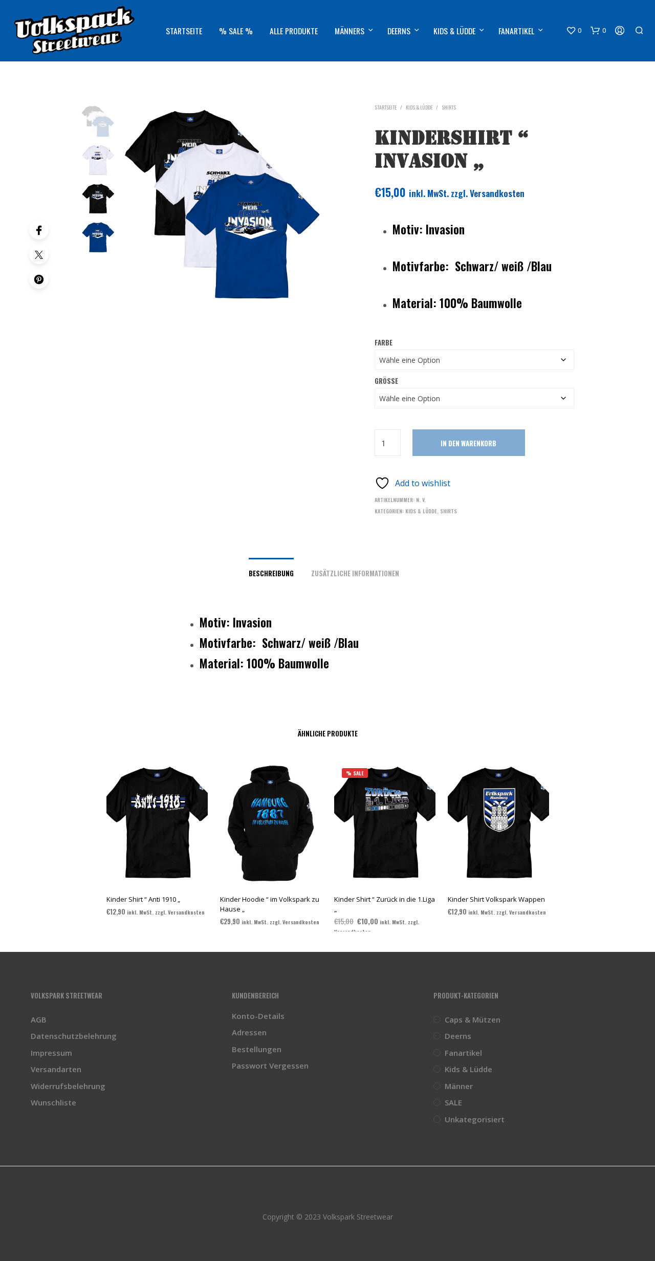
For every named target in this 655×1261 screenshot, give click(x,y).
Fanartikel (516, 31)
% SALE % (236, 31)
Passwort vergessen (270, 1065)
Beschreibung (271, 573)
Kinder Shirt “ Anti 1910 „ (143, 899)
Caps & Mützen (472, 1019)
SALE (453, 1102)
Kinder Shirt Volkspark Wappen (496, 899)
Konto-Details (258, 1016)
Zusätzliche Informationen (355, 573)
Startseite (184, 31)
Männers (349, 31)
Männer (459, 1086)
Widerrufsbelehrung (68, 1086)
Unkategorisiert (475, 1119)
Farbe (383, 342)
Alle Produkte (294, 31)
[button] (573, 31)
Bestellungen (256, 1049)
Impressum (51, 1053)
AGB (39, 1019)
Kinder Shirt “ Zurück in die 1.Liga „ (384, 904)
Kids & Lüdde (454, 31)
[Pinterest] (39, 279)
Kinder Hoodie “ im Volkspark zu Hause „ (269, 904)
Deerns (398, 31)
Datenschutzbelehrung (74, 1036)
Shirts (449, 107)
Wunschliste (53, 1102)
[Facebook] (39, 230)
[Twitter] (39, 254)
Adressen (249, 1032)
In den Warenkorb (468, 443)
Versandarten (56, 1069)
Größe (386, 381)
